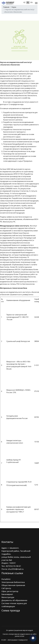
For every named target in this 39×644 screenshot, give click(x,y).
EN (31, 2)
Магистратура (8, 597)
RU (28, 2)
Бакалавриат (7, 594)
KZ (24, 2)
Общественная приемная (13, 585)
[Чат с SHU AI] (33, 638)
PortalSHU (6, 579)
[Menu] (36, 3)
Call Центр (6, 588)
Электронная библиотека (13, 582)
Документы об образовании (14, 600)
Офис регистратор (10, 591)
